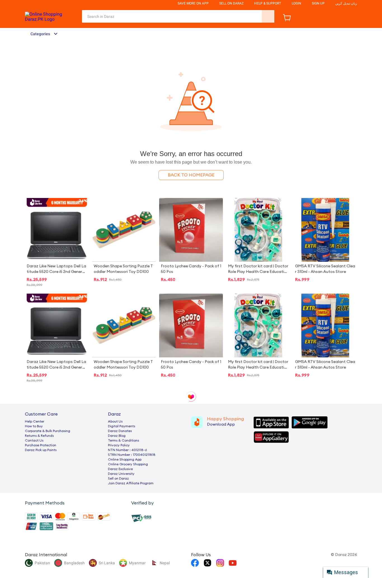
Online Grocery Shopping (128, 464)
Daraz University (121, 473)
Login (296, 3)
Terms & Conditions (123, 440)
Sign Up (318, 3)
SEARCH (268, 16)
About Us (115, 421)
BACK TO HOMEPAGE (191, 175)
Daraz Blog (117, 435)
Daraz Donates (120, 431)
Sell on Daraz (118, 478)
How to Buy (34, 426)
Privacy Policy (119, 445)
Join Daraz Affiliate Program (131, 483)
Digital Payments (121, 426)
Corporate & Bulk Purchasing (47, 431)
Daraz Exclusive (120, 469)
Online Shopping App (125, 459)
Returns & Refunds (39, 435)
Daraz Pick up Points (40, 450)
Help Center (34, 421)
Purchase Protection (40, 445)
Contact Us (34, 440)
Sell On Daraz (231, 3)
